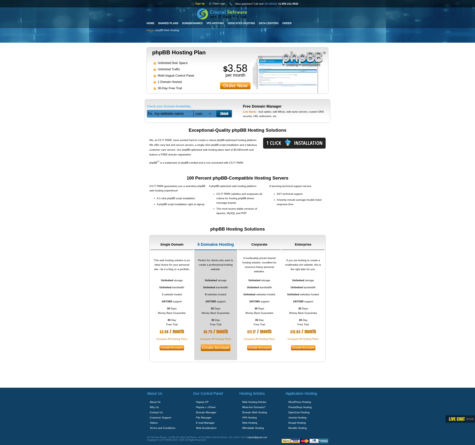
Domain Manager (206, 412)
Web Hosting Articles (254, 401)
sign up (200, 3)
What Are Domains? (254, 407)
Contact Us (156, 412)
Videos (154, 422)
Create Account (172, 347)
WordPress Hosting (299, 401)
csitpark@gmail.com (257, 437)
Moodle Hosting (297, 427)
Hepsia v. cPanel (205, 407)
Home (150, 23)
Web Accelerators (206, 427)
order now (235, 85)
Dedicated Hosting (241, 23)
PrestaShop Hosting (300, 407)
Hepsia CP (202, 401)
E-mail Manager (205, 422)
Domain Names (192, 23)
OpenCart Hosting (298, 412)
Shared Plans (168, 23)
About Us (155, 401)
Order (286, 23)
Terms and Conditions (162, 427)
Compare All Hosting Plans (171, 338)
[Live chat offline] (460, 419)
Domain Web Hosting (254, 412)
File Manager (204, 417)
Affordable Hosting (253, 427)
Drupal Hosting (297, 422)
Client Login (219, 3)
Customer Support (160, 417)
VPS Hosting (215, 23)
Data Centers (269, 23)
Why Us (154, 407)
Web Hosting (249, 422)
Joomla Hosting (297, 417)
